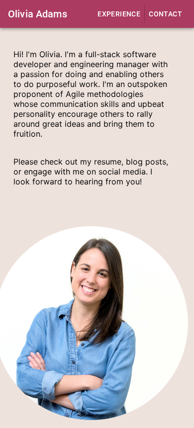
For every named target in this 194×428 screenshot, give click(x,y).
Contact (165, 14)
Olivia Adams (37, 14)
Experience (118, 14)
